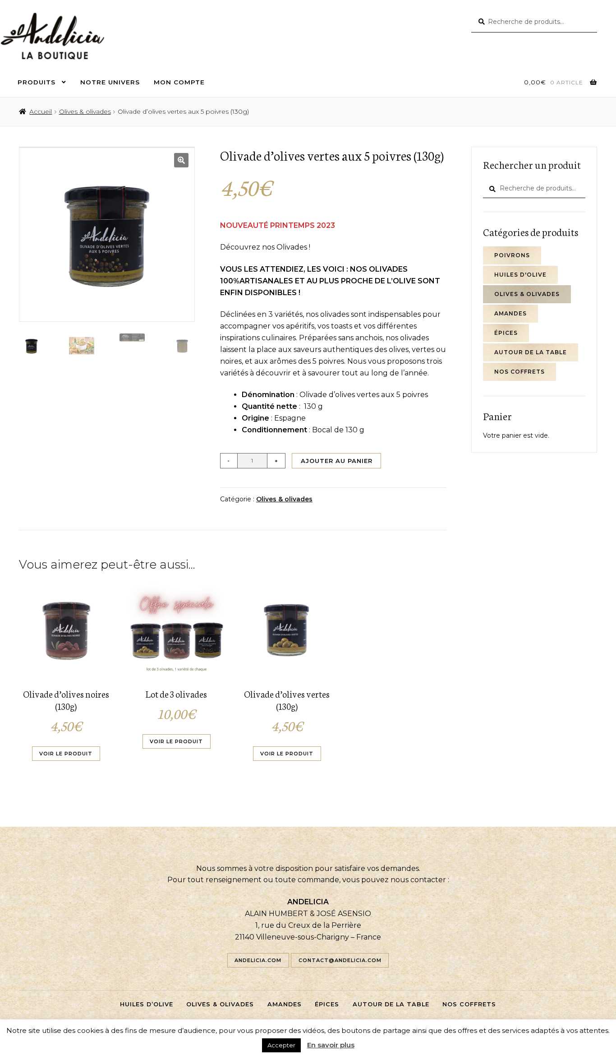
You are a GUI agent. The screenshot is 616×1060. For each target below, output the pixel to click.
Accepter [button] (281, 1045)
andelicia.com (257, 960)
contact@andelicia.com (340, 960)
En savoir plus (330, 1045)
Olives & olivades (85, 111)
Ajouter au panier (336, 460)
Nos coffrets (519, 371)
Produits (36, 82)
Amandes (510, 313)
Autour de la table (530, 352)
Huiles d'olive (520, 274)
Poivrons (512, 255)
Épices (506, 332)
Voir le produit (65, 753)
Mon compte (179, 82)
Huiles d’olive (146, 1004)
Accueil (40, 111)
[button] (181, 160)
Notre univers (110, 82)
